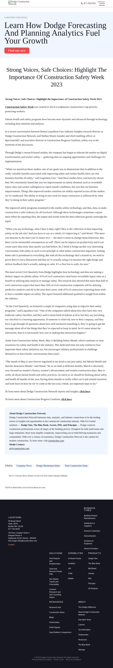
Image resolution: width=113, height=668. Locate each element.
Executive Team (84, 620)
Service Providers (91, 549)
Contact (11, 545)
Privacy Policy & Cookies (42, 660)
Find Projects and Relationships (54, 561)
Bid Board (92, 568)
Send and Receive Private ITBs (55, 571)
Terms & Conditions (73, 660)
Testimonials (83, 635)
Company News (24, 465)
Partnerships (54, 622)
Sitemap (81, 650)
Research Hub (55, 607)
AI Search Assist (74, 558)
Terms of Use (58, 660)
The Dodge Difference (87, 607)
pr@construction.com (19, 448)
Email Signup (54, 627)
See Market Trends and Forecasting (54, 581)
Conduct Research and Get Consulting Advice (55, 593)
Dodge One (93, 558)
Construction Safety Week (19, 107)
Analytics (71, 563)
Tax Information (84, 630)
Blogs (51, 617)
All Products (93, 588)
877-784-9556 (90, 3)
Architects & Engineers (88, 542)
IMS (89, 578)
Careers (81, 625)
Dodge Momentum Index (48, 465)
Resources (82, 640)
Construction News (56, 612)
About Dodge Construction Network (88, 613)
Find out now (17, 50)
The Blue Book (94, 563)
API (69, 568)
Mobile (71, 578)
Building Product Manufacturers (90, 517)
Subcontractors (90, 536)
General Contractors (92, 531)
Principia (91, 583)
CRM (70, 573)
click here (85, 391)
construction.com (56, 440)
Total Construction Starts (76, 465)
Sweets (91, 573)
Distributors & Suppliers (89, 524)
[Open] (101, 3)
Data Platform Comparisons (60, 632)
